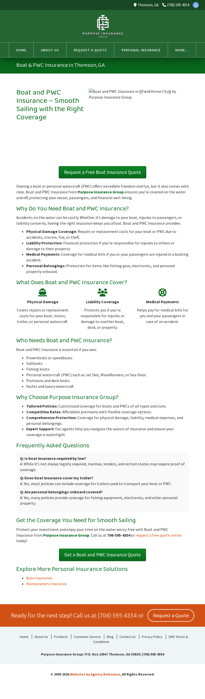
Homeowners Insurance (46, 583)
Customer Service (87, 636)
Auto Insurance (39, 577)
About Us (41, 636)
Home (24, 636)
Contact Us (128, 636)
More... (182, 50)
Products (61, 636)
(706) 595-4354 (178, 5)
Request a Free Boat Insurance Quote (102, 172)
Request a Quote (171, 616)
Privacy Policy (152, 636)
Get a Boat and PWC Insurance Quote (102, 555)
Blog (110, 636)
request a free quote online (159, 535)
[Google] (196, 5)
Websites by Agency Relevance (95, 674)
